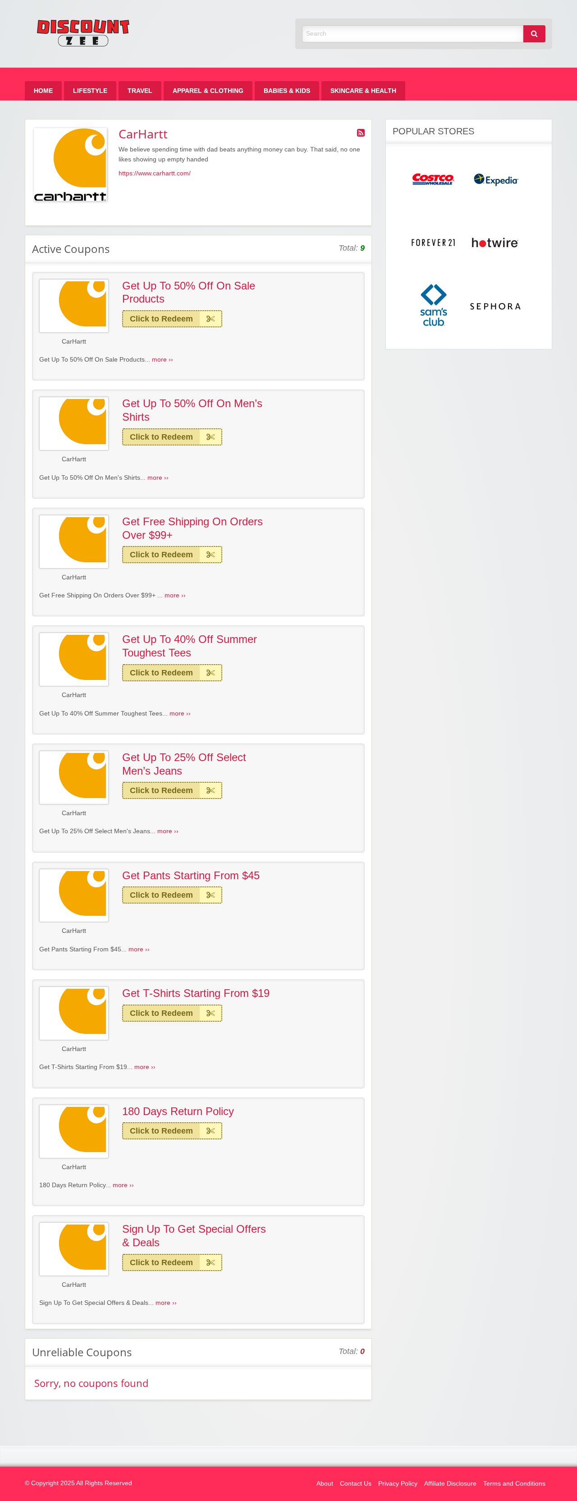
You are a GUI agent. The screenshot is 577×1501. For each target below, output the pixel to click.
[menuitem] (43, 91)
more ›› (162, 359)
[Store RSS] (361, 133)
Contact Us (355, 1483)
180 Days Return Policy (178, 1111)
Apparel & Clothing (208, 90)
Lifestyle (90, 90)
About (324, 1483)
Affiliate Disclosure (450, 1483)
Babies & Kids (287, 90)
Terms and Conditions (514, 1483)
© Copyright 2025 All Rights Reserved (78, 1483)
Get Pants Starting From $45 (191, 875)
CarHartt (74, 341)
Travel (140, 90)
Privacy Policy (397, 1483)
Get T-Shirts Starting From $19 (196, 993)
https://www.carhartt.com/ (155, 173)
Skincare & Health (363, 90)
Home (43, 90)
